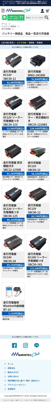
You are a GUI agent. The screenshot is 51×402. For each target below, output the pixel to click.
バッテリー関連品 (9, 26)
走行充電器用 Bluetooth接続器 (13, 304)
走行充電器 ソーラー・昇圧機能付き (38, 117)
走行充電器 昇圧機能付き (12, 164)
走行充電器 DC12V (9, 73)
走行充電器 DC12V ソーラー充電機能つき (13, 117)
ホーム (4, 24)
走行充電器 (6, 29)
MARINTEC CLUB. (22, 395)
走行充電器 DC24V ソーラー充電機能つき (37, 257)
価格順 (31, 42)
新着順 (39, 42)
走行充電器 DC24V (9, 255)
